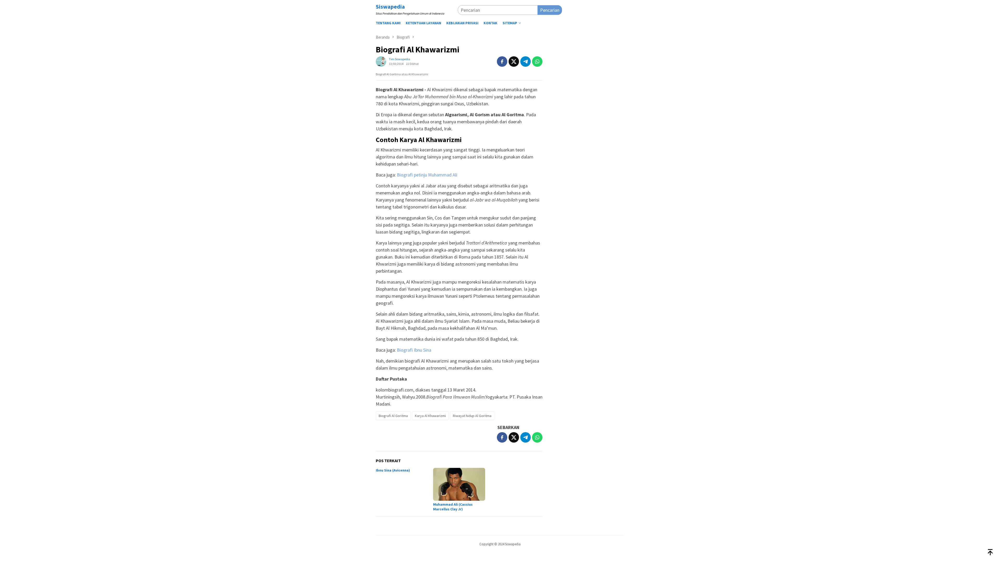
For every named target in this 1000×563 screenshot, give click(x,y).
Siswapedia (390, 6)
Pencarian (549, 10)
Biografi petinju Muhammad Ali (427, 175)
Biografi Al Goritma (393, 415)
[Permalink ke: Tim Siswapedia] (381, 61)
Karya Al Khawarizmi (430, 415)
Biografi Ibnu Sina (414, 350)
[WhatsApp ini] (537, 61)
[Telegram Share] (525, 61)
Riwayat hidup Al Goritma (472, 415)
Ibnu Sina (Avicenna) (393, 470)
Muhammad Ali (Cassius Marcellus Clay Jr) (453, 506)
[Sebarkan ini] (502, 61)
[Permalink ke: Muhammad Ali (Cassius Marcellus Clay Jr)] (459, 484)
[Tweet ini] (514, 61)
